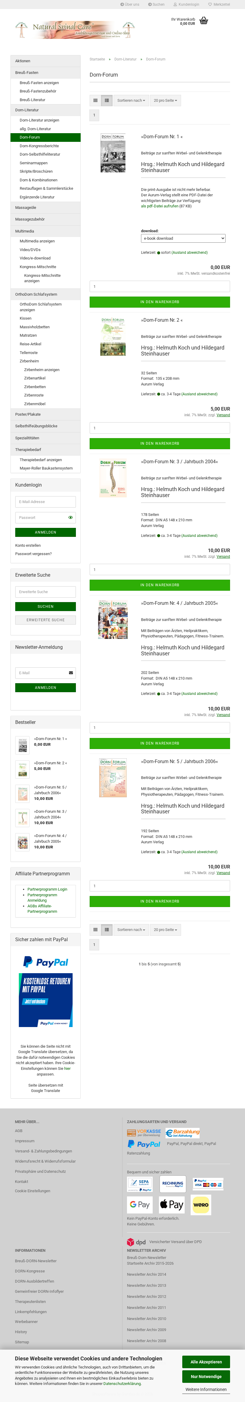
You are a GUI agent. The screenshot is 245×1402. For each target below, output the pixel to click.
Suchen (158, 4)
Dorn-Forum (30, 137)
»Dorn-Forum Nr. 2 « (162, 320)
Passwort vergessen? (33, 554)
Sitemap (22, 1342)
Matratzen (28, 335)
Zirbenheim (29, 361)
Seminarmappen (34, 163)
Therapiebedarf (28, 449)
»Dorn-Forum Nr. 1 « (162, 136)
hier (67, 1068)
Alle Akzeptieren (206, 1362)
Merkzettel (221, 4)
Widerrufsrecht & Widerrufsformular (45, 1161)
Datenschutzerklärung (122, 1383)
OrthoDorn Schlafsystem (36, 294)
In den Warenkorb (159, 302)
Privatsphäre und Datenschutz (40, 1171)
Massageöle (25, 207)
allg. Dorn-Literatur (35, 129)
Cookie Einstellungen (32, 1191)
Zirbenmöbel (34, 404)
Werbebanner (26, 1321)
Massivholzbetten (35, 327)
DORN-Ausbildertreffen (34, 1281)
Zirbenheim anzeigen (41, 369)
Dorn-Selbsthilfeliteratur (40, 154)
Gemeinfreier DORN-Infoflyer (39, 1291)
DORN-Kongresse (30, 1271)
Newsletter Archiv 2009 (146, 1329)
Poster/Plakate (28, 414)
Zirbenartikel (34, 378)
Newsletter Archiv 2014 (146, 1274)
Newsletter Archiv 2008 (146, 1341)
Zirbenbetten (35, 387)
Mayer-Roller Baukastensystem (46, 468)
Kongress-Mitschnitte (38, 267)
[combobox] (131, 101)
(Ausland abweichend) (190, 252)
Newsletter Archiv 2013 (146, 1285)
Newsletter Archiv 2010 (146, 1318)
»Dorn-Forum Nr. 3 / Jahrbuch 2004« (179, 461)
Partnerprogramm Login (47, 889)
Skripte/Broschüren (36, 171)
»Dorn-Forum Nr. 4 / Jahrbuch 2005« (179, 603)
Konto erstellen (28, 545)
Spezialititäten (27, 438)
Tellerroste (29, 352)
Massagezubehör (30, 219)
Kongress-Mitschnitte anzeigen (42, 278)
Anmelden (45, 532)
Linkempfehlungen (31, 1312)
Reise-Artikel (30, 344)
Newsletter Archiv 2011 (146, 1307)
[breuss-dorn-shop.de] (76, 30)
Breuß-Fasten (26, 72)
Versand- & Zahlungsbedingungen (43, 1151)
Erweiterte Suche (46, 620)
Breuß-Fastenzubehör (38, 91)
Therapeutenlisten (30, 1301)
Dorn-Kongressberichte (39, 146)
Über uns (131, 4)
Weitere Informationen (206, 1389)
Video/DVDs (30, 249)
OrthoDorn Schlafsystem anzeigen (41, 307)
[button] (95, 101)
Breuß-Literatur (32, 100)
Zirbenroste (34, 395)
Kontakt (21, 1181)
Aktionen (22, 61)
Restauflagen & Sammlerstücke (46, 188)
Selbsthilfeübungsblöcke (36, 426)
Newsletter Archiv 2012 (146, 1296)
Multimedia (24, 231)
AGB (18, 1130)
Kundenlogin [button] (188, 4)
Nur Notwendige (206, 1376)
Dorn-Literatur (27, 110)
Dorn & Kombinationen (38, 180)
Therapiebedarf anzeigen (41, 460)
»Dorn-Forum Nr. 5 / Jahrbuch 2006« (179, 761)
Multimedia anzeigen (37, 241)
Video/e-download (35, 258)
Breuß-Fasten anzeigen (39, 82)
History (21, 1332)
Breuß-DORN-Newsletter (35, 1261)
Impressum (24, 1141)
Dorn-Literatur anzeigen (39, 120)
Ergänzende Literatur (37, 197)
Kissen (25, 318)
